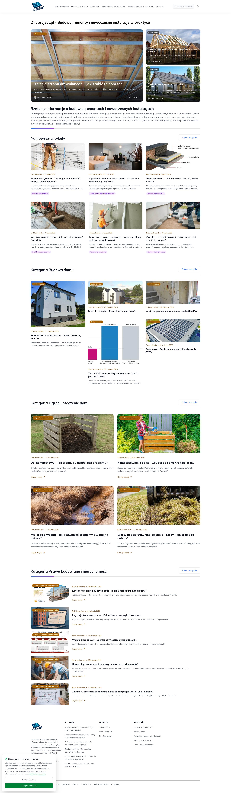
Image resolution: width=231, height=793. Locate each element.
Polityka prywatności (63, 784)
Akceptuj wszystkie (28, 786)
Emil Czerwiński (94, 174)
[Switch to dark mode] (198, 6)
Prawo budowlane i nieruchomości (114, 6)
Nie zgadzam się (28, 780)
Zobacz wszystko (189, 137)
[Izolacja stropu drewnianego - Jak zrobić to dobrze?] (87, 65)
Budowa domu (95, 6)
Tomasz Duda (36, 174)
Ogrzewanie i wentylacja (154, 6)
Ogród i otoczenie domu (79, 6)
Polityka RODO (86, 784)
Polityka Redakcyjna (101, 784)
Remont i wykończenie (136, 6)
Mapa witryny (116, 784)
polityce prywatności (38, 774)
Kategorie (139, 722)
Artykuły (69, 722)
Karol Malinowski (153, 233)
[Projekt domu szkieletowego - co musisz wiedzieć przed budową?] (173, 47)
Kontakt (75, 784)
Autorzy (103, 722)
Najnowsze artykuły (62, 6)
